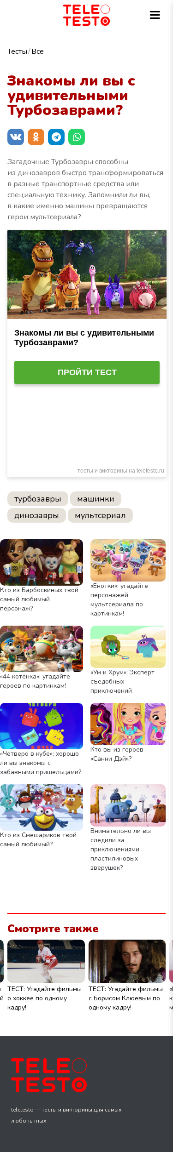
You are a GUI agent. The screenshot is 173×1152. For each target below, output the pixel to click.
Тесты (17, 51)
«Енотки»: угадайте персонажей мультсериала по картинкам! (119, 600)
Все (37, 51)
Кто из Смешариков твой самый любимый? (38, 840)
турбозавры (37, 498)
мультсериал (100, 515)
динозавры (36, 515)
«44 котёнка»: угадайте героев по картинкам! (35, 681)
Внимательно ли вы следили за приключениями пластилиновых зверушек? (120, 849)
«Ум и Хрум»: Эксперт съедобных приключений (122, 681)
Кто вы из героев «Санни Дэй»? (116, 754)
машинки (95, 498)
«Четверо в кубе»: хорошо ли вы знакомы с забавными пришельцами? (40, 762)
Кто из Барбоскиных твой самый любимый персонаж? (39, 599)
